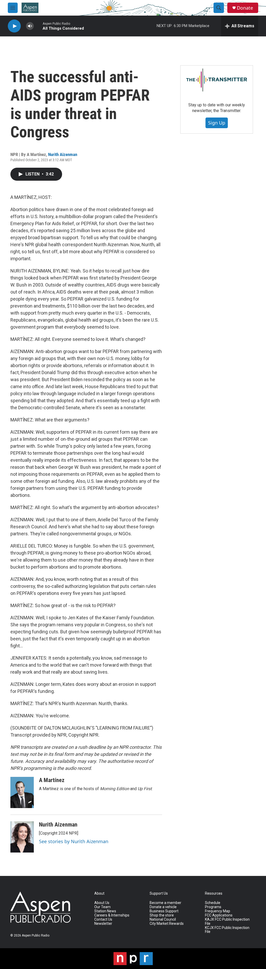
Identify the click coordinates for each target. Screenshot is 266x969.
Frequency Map (217, 911)
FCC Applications (218, 915)
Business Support (164, 911)
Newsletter (103, 924)
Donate (245, 8)
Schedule (212, 903)
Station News (105, 911)
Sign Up (216, 123)
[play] (14, 26)
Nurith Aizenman (62, 154)
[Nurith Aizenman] (22, 837)
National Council (163, 919)
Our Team (102, 907)
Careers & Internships (111, 915)
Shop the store (162, 915)
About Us (101, 903)
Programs (213, 907)
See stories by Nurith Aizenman (73, 841)
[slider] (38, 26)
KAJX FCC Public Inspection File (227, 922)
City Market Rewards (167, 924)
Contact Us (103, 919)
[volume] (29, 26)
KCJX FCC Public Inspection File (227, 930)
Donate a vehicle (163, 907)
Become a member (165, 903)
